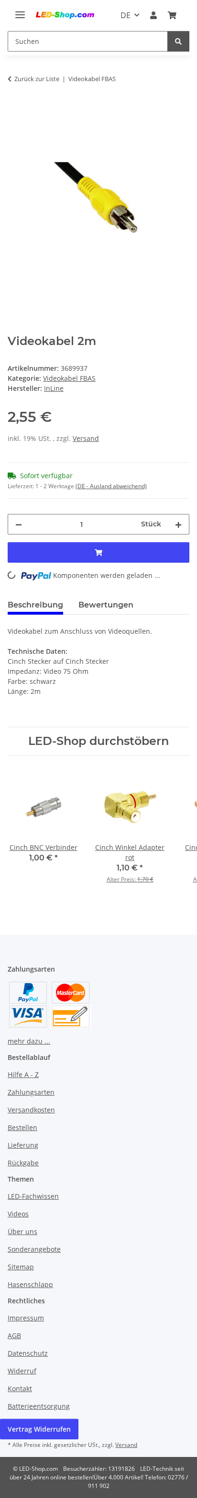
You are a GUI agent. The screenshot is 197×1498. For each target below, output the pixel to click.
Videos (18, 1213)
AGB (14, 1335)
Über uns (22, 1231)
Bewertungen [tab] (105, 604)
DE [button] (125, 15)
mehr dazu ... (29, 1041)
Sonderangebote (34, 1249)
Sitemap (21, 1266)
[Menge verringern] (18, 524)
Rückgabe (23, 1162)
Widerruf (22, 1370)
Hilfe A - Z (23, 1074)
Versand (86, 438)
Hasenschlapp (30, 1284)
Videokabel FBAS (69, 378)
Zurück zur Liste (36, 78)
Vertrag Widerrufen (39, 1429)
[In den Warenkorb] (15, 109)
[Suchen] (178, 41)
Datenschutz (28, 1353)
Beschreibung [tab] (35, 604)
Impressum (26, 1317)
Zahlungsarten (31, 1092)
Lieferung (23, 1145)
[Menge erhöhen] (178, 524)
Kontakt (20, 1388)
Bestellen (22, 1127)
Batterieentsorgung (39, 1406)
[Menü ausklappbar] (20, 11)
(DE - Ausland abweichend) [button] (111, 486)
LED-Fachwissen (33, 1196)
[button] (153, 15)
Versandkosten (31, 1109)
